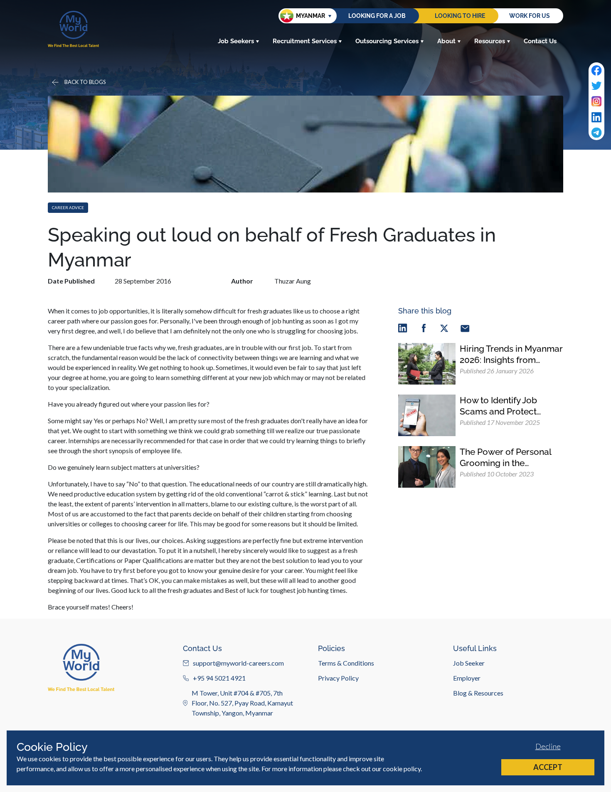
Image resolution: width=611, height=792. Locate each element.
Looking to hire (460, 15)
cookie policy (402, 768)
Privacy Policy (338, 678)
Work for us (529, 15)
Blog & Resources (478, 693)
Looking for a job (377, 15)
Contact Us (540, 41)
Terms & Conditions (346, 663)
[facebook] (423, 328)
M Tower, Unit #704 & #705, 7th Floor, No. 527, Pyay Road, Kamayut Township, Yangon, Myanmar (242, 703)
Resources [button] (489, 41)
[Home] (73, 29)
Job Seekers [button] (236, 41)
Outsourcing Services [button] (387, 41)
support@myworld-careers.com (238, 663)
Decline (548, 746)
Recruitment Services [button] (305, 41)
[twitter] (444, 328)
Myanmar (310, 15)
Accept (547, 767)
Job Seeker (469, 663)
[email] (465, 328)
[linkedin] (402, 328)
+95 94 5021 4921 (219, 678)
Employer (466, 678)
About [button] (446, 41)
